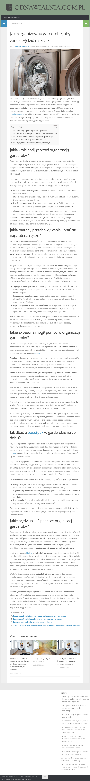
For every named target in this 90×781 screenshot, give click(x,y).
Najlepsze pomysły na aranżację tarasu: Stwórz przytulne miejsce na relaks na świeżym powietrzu (19, 664)
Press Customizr (26, 780)
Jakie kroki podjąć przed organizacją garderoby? (30, 131)
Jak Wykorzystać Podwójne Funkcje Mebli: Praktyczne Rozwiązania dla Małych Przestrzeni (73, 729)
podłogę (13, 453)
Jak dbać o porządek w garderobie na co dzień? (30, 140)
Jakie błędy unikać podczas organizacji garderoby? (31, 143)
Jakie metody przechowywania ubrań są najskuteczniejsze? (35, 133)
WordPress (10, 780)
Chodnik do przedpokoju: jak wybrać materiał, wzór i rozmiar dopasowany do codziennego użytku (74, 767)
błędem (29, 553)
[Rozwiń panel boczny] (4, 23)
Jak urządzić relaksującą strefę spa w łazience (32, 622)
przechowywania (17, 114)
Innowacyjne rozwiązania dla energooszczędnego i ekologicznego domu (66, 661)
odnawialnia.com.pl (22, 46)
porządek (35, 432)
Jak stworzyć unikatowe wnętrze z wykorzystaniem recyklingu (39, 616)
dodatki (37, 353)
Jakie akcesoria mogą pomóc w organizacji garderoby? (33, 137)
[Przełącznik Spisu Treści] (54, 127)
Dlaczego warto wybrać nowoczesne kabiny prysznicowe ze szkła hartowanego (73, 708)
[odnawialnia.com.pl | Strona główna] (45, 7)
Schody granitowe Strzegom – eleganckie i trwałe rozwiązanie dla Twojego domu (73, 738)
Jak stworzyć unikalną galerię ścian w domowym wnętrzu (37, 619)
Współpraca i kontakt (12, 18)
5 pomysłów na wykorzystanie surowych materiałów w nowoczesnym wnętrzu (46, 625)
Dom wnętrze (16, 24)
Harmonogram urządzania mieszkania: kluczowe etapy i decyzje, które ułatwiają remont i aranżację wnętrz (75, 699)
